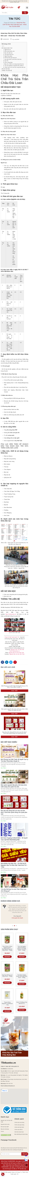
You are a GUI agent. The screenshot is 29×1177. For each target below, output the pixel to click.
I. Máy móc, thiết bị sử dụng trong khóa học (13, 64)
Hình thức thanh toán (19, 1131)
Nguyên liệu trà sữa (5, 1124)
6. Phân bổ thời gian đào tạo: (10, 57)
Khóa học (13, 22)
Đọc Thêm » (3, 768)
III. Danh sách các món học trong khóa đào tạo (14, 67)
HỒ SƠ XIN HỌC (6, 68)
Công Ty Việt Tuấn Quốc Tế (12, 637)
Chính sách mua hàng (19, 1122)
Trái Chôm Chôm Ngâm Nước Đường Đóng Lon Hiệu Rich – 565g (7, 948)
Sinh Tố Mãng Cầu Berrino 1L (21, 1003)
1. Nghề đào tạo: (7, 49)
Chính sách (19, 1119)
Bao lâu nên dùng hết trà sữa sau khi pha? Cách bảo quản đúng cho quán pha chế (14, 732)
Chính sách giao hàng (19, 1124)
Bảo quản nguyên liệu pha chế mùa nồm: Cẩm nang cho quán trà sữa (14, 709)
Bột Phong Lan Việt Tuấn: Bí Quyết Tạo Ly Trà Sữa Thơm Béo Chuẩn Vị (14, 686)
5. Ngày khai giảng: (7, 56)
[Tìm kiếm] (25, 12)
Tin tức (2, 1131)
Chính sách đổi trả (18, 1129)
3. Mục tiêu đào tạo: (8, 52)
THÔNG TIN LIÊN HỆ (7, 70)
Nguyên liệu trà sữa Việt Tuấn (16, 652)
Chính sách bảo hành (19, 1127)
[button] (27, 7)
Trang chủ (7, 22)
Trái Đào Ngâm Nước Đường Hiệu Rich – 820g (21, 976)
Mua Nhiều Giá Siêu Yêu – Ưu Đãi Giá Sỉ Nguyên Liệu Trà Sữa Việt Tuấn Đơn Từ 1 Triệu (14, 865)
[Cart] (19, 7)
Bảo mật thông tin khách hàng (21, 1134)
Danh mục (5, 1117)
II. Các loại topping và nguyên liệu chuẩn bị (13, 65)
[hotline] (3, 1174)
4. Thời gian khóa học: (8, 54)
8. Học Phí (5, 60)
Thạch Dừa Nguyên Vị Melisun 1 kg (7, 1003)
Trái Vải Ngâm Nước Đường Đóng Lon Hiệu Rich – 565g (21, 948)
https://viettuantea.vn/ (10, 614)
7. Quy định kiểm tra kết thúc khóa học (12, 59)
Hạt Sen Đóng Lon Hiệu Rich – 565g (7, 975)
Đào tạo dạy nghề (5, 1126)
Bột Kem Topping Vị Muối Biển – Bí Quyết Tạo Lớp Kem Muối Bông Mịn (14, 838)
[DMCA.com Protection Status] (6, 1135)
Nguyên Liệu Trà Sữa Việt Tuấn (6, 1121)
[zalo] (26, 1160)
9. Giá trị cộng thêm (8, 62)
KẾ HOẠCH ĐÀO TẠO (7, 48)
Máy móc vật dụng (5, 1129)
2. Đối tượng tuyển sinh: (9, 51)
